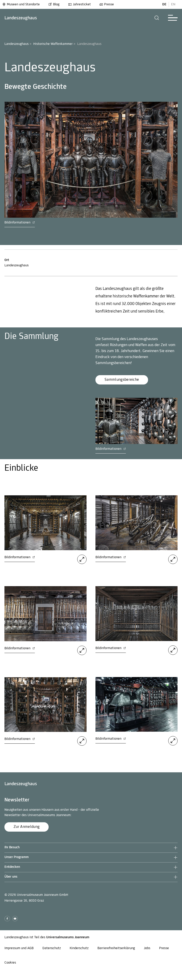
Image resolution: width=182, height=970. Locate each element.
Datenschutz (51, 948)
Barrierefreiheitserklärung (116, 948)
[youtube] (15, 918)
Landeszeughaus (16, 44)
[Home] (20, 17)
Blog (56, 4)
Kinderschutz (79, 948)
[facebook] (7, 918)
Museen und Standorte (23, 4)
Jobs (147, 948)
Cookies (10, 962)
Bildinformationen (17, 222)
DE (164, 4)
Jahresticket (82, 4)
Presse (109, 4)
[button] (156, 17)
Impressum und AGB (19, 948)
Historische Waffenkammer (53, 44)
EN (173, 4)
